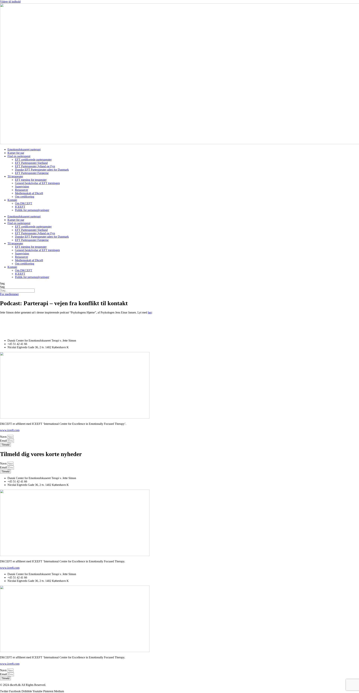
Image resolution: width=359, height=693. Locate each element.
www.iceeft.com (9, 430)
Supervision (22, 186)
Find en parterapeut (18, 156)
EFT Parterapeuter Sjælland (31, 163)
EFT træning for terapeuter (31, 179)
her (150, 312)
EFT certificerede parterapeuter (33, 159)
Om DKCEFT (23, 203)
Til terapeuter (15, 176)
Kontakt (12, 200)
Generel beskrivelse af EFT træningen (37, 183)
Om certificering (24, 196)
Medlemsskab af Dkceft (29, 193)
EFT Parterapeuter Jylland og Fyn (35, 166)
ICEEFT (20, 206)
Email (4, 440)
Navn (3, 436)
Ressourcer (21, 189)
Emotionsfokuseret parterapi (24, 149)
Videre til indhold (10, 1)
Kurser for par (15, 152)
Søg (2, 283)
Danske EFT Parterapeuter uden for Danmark (42, 169)
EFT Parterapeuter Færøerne (32, 173)
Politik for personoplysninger (32, 210)
